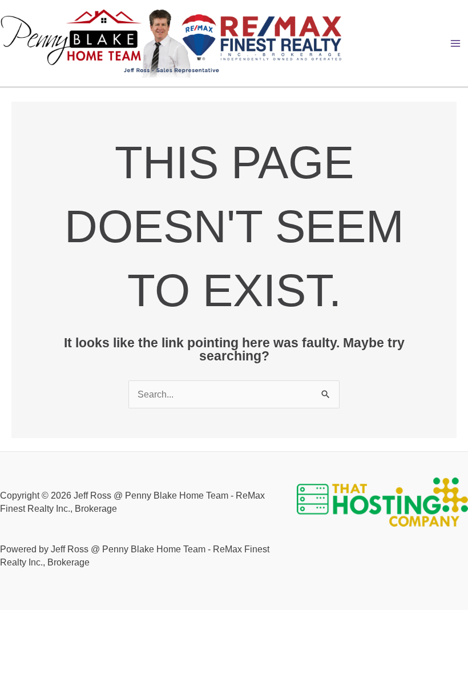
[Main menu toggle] (455, 43)
